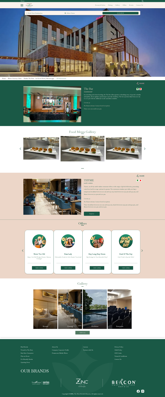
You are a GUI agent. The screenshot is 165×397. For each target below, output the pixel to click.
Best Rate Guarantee (27, 353)
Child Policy (118, 350)
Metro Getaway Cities (14, 78)
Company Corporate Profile (60, 350)
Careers (85, 347)
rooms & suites (100, 5)
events (131, 5)
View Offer (39, 268)
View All (82, 332)
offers (124, 5)
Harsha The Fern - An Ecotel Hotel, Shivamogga (39, 78)
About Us (55, 347)
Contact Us (117, 359)
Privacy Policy (118, 347)
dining (110, 5)
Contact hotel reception (102, 106)
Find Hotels (24, 347)
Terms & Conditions (120, 356)
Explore (91, 214)
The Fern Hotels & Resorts (82, 394)
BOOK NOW (120, 13)
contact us (139, 5)
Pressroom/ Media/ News (60, 353)
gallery (117, 5)
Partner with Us (88, 350)
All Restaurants (61, 78)
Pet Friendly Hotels (27, 359)
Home (22, 1)
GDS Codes (118, 353)
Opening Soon (25, 362)
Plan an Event (25, 356)
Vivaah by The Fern (27, 350)
